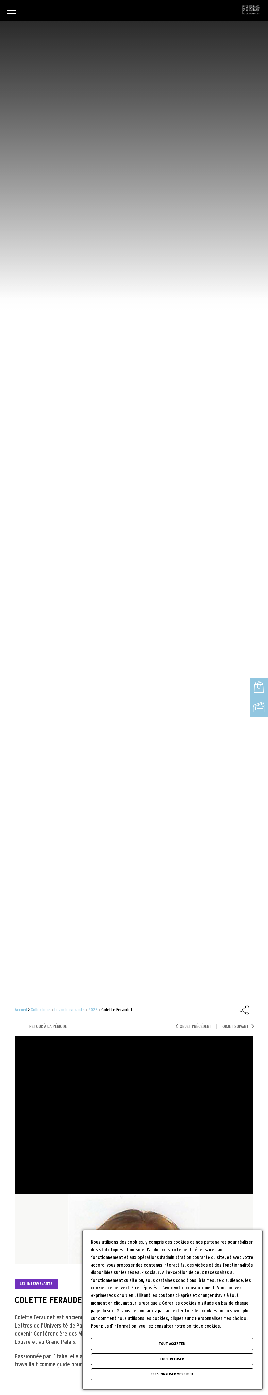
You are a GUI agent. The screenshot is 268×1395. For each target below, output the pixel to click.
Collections (41, 1009)
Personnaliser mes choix (172, 1374)
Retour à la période (48, 1026)
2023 (93, 1009)
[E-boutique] (259, 688)
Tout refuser (172, 1359)
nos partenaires (211, 1242)
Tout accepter (172, 1344)
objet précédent (195, 1026)
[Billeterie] (259, 707)
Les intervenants (69, 1009)
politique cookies (203, 1326)
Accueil (21, 1009)
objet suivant (235, 1026)
